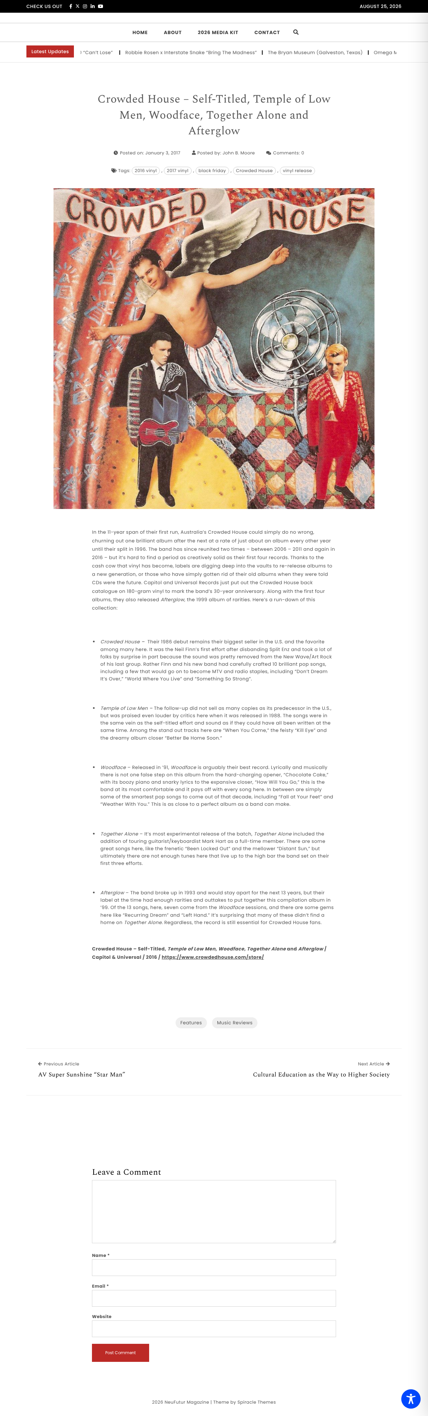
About (173, 32)
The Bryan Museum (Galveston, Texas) (285, 52)
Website (101, 1316)
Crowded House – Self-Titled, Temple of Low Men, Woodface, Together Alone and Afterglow (214, 115)
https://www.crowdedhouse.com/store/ (213, 957)
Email (100, 1286)
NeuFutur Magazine (187, 1402)
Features (191, 1022)
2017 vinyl (178, 170)
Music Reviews (234, 1022)
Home (140, 32)
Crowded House (254, 170)
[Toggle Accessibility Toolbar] (411, 1399)
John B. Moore (239, 153)
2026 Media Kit (218, 32)
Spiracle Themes (256, 1402)
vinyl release (297, 170)
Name (101, 1255)
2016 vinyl (146, 170)
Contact (267, 32)
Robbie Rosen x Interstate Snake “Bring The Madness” (161, 52)
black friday (212, 170)
